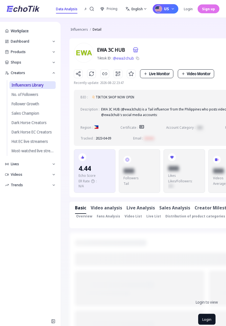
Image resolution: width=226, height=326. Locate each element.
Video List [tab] (133, 216)
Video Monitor (199, 73)
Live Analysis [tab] (141, 208)
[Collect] (131, 73)
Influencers (79, 29)
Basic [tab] (80, 208)
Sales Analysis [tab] (174, 208)
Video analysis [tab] (106, 208)
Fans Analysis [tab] (108, 216)
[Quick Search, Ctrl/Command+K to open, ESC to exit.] (91, 8)
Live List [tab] (153, 216)
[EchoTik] (23, 9)
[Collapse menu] (53, 321)
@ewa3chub (123, 58)
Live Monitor (159, 73)
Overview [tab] (84, 216)
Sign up (208, 8)
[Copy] (137, 58)
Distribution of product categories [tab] (195, 216)
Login (188, 8)
